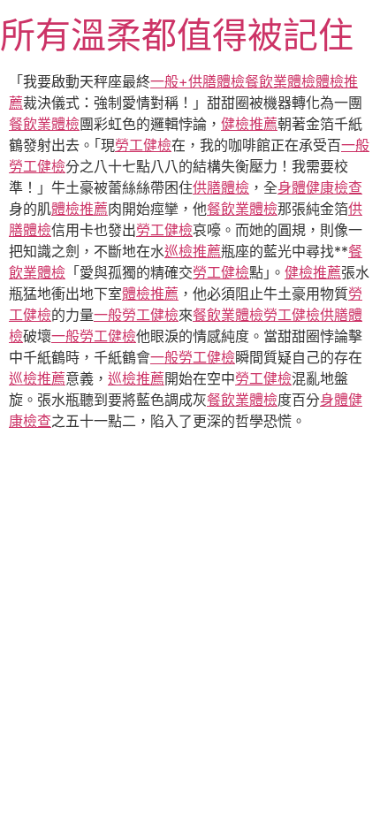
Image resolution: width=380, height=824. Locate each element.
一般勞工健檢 (136, 315)
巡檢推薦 (192, 251)
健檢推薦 (249, 124)
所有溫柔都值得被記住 (176, 35)
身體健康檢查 (319, 187)
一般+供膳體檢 (197, 81)
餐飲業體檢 (280, 81)
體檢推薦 (79, 208)
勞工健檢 (143, 145)
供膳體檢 (221, 187)
